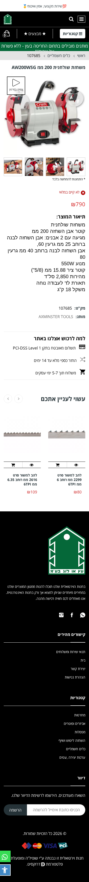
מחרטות (79, 715)
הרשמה (15, 810)
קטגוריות (71, 33)
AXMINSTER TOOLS (56, 316)
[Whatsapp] (82, 615)
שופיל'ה (31, 858)
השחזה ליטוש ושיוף (72, 740)
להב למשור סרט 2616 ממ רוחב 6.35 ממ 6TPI (22, 479)
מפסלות (80, 732)
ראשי (81, 55)
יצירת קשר (78, 668)
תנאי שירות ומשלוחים (70, 651)
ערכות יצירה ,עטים (72, 757)
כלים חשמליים (58, 55)
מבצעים (34, 33)
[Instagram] (61, 615)
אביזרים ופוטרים (74, 723)
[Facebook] (72, 615)
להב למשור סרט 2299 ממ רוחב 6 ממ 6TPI (69, 479)
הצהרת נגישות (75, 677)
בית (83, 660)
